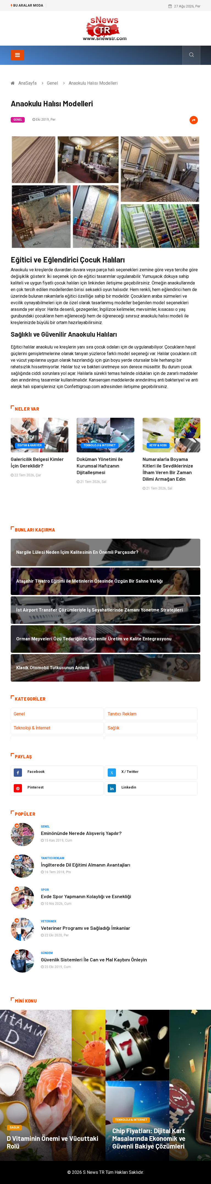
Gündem (47, 953)
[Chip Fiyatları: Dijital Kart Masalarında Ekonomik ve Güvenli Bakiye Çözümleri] (158, 1085)
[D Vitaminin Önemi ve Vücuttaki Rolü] (53, 1085)
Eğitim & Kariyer (30, 445)
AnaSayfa (27, 83)
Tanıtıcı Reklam (122, 714)
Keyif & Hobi (158, 445)
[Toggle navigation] (17, 55)
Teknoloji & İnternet (100, 445)
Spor (45, 889)
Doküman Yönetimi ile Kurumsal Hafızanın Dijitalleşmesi (100, 465)
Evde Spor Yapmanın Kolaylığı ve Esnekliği (86, 896)
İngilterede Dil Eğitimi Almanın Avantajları (85, 865)
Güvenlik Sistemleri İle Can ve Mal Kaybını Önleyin (94, 959)
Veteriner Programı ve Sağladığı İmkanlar (85, 928)
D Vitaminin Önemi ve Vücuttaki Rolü (52, 1142)
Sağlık (114, 728)
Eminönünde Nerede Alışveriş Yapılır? (81, 833)
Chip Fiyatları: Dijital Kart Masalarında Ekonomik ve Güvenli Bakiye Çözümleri (148, 1138)
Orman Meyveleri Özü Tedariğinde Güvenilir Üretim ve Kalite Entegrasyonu (107, 6)
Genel (52, 83)
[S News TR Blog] (105, 28)
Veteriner (48, 921)
